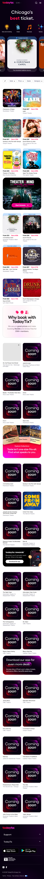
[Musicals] (29, 27)
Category (37, 81)
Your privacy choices (18, 876)
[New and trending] (7, 27)
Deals (29, 81)
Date (11, 81)
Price (20, 81)
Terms (4, 876)
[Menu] (39, 3)
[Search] (35, 3)
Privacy (9, 876)
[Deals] (18, 27)
